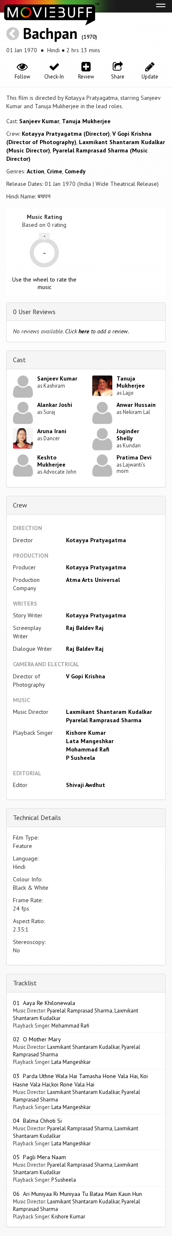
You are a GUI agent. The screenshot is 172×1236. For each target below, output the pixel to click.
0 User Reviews (34, 311)
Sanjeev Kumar (39, 121)
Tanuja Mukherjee (86, 121)
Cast (19, 359)
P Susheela (80, 757)
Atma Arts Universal (93, 580)
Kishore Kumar (86, 732)
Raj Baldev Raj (85, 628)
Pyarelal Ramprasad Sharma (104, 720)
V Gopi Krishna (85, 676)
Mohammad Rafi (87, 749)
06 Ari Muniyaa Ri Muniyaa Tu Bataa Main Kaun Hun (77, 1194)
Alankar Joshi (54, 405)
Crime (54, 171)
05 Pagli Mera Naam (39, 1157)
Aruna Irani (51, 431)
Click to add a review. (97, 331)
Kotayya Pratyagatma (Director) (66, 133)
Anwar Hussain (136, 405)
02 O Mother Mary (37, 1039)
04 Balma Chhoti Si (37, 1120)
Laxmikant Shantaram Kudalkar (109, 712)
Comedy (75, 171)
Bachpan (50, 33)
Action (35, 171)
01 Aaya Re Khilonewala (44, 1003)
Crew (20, 505)
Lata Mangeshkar (90, 741)
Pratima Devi (134, 457)
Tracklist (25, 983)
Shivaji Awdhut (85, 785)
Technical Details (37, 817)
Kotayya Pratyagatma (96, 540)
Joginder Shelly (127, 434)
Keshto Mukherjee (51, 461)
